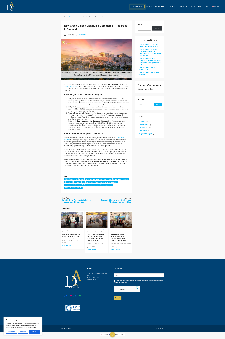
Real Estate (143, 131)
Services (172, 6)
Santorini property (106, 185)
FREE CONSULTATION (137, 6)
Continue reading (66, 245)
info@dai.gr (92, 279)
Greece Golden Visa (72, 182)
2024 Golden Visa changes (74, 179)
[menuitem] (104, 334)
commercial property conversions (116, 179)
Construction (144, 125)
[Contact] (112, 334)
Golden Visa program (71, 86)
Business (74, 231)
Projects (149, 6)
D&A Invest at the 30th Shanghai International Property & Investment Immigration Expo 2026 (150, 61)
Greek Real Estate (87, 182)
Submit (117, 298)
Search (140, 24)
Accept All (34, 331)
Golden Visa (69, 16)
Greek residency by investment (106, 182)
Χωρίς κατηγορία (145, 134)
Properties (183, 6)
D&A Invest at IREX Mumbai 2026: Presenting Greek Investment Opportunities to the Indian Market (150, 52)
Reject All (23, 331)
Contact (207, 6)
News (200, 6)
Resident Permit (160, 6)
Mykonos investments (90, 185)
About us (192, 6)
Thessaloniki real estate (73, 188)
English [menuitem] (105, 334)
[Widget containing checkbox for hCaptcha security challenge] (127, 289)
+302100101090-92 (94, 277)
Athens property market (94, 179)
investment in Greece (72, 185)
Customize (11, 331)
